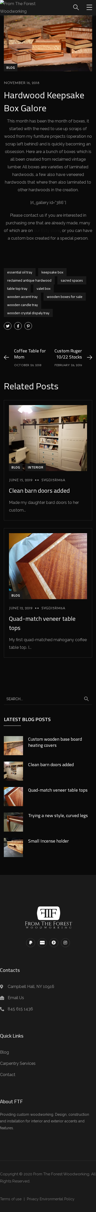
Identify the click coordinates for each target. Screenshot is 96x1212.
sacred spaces (72, 280)
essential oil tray (19, 272)
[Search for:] (48, 699)
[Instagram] (65, 942)
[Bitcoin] (53, 942)
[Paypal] (30, 942)
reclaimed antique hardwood (29, 280)
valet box (43, 288)
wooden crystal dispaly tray (28, 312)
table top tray (17, 288)
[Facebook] (18, 326)
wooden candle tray (22, 304)
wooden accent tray (22, 296)
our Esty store (47, 230)
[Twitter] (8, 326)
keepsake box (52, 272)
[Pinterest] (28, 326)
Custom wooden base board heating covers (55, 742)
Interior (35, 467)
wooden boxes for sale (64, 296)
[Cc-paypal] (42, 942)
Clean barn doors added (39, 490)
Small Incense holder (48, 840)
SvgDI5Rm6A (53, 480)
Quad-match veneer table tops (58, 790)
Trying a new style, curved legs (58, 815)
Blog (10, 67)
